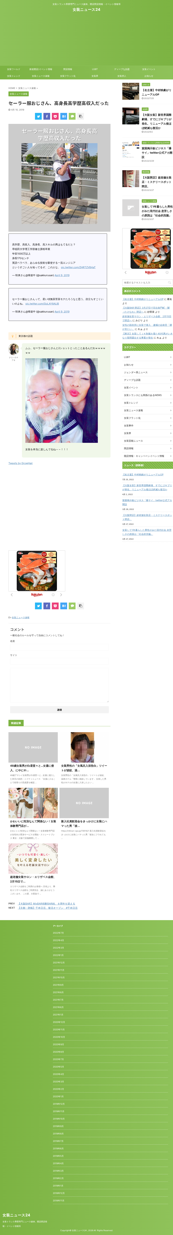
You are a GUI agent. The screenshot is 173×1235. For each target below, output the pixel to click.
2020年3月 (58, 1081)
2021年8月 (58, 992)
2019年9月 (58, 1126)
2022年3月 (58, 947)
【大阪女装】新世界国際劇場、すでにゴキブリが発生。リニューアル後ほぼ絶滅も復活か (147, 487)
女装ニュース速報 (41, 76)
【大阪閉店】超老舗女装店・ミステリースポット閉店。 (156, 182)
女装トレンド (13, 76)
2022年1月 (58, 955)
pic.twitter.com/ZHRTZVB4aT (78, 267)
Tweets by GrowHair (20, 463)
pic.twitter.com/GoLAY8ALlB (42, 303)
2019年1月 (58, 1185)
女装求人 (121, 76)
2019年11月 (58, 1111)
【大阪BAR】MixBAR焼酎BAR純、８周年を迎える (46, 903)
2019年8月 (58, 1133)
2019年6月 (58, 1148)
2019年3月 (58, 1170)
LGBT (95, 69)
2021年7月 (58, 999)
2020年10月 (59, 1037)
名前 (12, 641)
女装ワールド (13, 69)
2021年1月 (58, 1014)
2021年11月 (58, 970)
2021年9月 (58, 985)
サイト (13, 655)
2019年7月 (58, 1141)
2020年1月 (58, 1096)
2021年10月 (59, 977)
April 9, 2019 (62, 275)
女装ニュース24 (86, 9)
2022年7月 (58, 932)
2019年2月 (58, 1178)
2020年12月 (59, 1022)
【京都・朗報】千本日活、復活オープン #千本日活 (48, 907)
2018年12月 (59, 1193)
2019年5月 (58, 1156)
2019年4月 (58, 1163)
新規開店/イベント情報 (40, 69)
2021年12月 (59, 962)
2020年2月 (58, 1089)
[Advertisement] (86, 37)
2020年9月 (58, 1044)
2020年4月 (58, 1074)
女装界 (95, 76)
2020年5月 (58, 1066)
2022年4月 (58, 940)
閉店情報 (67, 69)
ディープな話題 (122, 69)
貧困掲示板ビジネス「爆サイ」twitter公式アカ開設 (157, 153)
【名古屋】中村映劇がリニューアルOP (143, 299)
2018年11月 (58, 1200)
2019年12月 (59, 1103)
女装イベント (148, 69)
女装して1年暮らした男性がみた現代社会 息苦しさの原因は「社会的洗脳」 (157, 211)
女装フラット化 (68, 76)
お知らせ (148, 76)
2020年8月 (58, 1051)
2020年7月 (58, 1059)
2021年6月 (58, 1007)
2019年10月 (59, 1118)
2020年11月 (59, 1029)
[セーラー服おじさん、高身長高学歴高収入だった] (63, 116)
